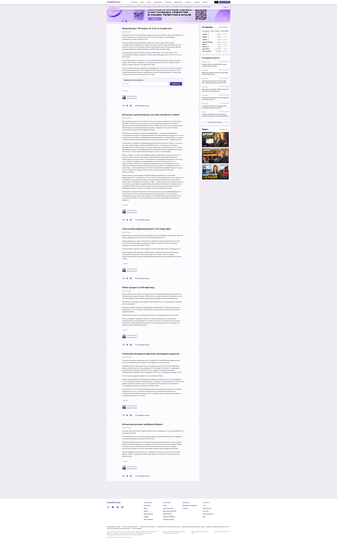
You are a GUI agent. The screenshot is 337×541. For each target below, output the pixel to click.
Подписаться (176, 84)
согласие (149, 6)
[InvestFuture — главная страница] (114, 2)
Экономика (205, 70)
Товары (204, 112)
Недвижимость (206, 62)
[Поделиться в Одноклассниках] (127, 105)
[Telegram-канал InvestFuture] (168, 14)
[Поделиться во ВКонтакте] (131, 105)
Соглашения (187, 6)
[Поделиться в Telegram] (123, 105)
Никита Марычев (132, 96)
